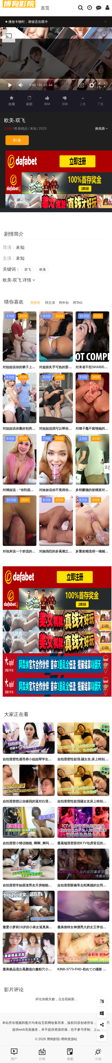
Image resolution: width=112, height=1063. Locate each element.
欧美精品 (20, 128)
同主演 (50, 303)
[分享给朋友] (102, 1025)
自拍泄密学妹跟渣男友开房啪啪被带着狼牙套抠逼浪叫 (42, 885)
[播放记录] (89, 7)
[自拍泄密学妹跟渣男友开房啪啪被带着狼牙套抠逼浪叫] (29, 864)
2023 (42, 128)
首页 (45, 8)
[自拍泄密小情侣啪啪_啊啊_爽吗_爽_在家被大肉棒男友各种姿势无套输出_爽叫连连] (29, 822)
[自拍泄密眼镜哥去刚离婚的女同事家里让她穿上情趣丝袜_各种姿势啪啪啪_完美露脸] (83, 864)
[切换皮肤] (102, 1013)
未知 (33, 128)
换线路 (100, 128)
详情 (27, 280)
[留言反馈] (98, 7)
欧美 (42, 269)
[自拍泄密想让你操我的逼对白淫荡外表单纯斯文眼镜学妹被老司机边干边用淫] (29, 780)
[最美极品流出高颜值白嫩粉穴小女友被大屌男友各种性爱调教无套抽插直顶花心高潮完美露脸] (29, 948)
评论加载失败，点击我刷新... (56, 999)
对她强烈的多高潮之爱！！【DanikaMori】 (70, 551)
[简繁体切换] (102, 1001)
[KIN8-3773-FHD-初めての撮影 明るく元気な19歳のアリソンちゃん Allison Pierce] (83, 948)
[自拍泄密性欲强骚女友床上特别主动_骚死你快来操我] (83, 780)
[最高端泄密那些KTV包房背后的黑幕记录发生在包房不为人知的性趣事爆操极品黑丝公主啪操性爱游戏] (83, 822)
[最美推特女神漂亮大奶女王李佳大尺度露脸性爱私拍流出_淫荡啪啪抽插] (83, 906)
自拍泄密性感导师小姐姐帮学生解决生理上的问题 (38, 759)
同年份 (64, 303)
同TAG (77, 303)
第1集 (17, 140)
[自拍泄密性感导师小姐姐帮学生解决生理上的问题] (29, 738)
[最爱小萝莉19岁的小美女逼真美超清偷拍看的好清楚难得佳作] (29, 906)
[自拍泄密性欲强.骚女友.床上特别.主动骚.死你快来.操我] (83, 738)
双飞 (27, 269)
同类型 (35, 303)
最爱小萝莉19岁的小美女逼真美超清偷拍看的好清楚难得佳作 (47, 927)
